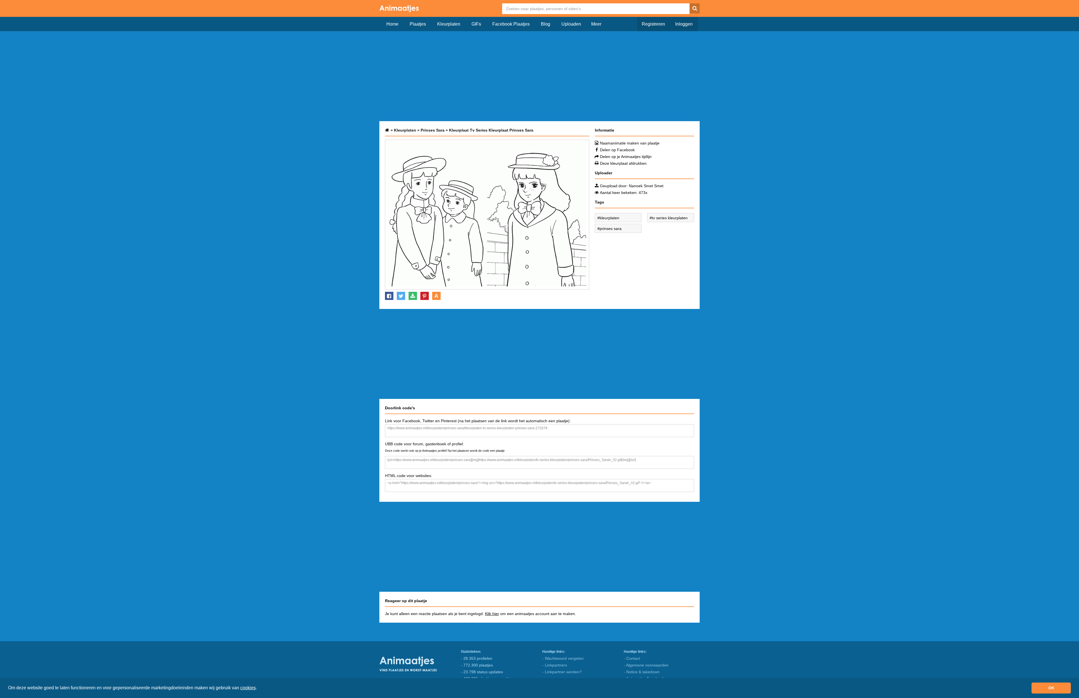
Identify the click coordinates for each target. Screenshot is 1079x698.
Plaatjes (418, 24)
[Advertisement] (539, 76)
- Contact (632, 658)
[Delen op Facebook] (389, 296)
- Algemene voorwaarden (646, 665)
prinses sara (611, 228)
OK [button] (1051, 688)
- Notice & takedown (641, 672)
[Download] (413, 296)
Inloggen (684, 24)
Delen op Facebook (617, 150)
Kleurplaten (448, 24)
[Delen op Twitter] (401, 296)
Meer (596, 24)
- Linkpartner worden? (562, 672)
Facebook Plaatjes (511, 24)
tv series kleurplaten (670, 218)
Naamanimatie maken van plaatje (629, 143)
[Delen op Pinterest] (424, 296)
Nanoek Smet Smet (646, 186)
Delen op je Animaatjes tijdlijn (626, 156)
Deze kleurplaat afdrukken (623, 163)
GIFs (476, 24)
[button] (259, 688)
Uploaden (571, 24)
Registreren (653, 24)
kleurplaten (609, 218)
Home (392, 24)
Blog (545, 24)
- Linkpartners (554, 665)
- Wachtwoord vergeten (563, 658)
